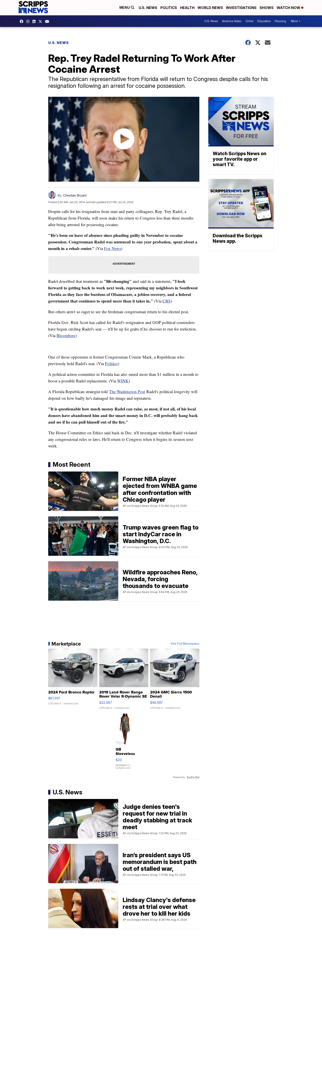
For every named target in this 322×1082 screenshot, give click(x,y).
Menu (125, 7)
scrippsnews (22, 21)
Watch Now (289, 7)
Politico (111, 363)
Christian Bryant (75, 195)
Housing (280, 21)
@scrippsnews (48, 21)
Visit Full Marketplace (185, 643)
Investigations (241, 7)
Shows (267, 7)
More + (295, 21)
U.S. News (148, 7)
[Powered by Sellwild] (193, 777)
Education (264, 21)
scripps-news (35, 21)
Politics (168, 7)
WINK (123, 381)
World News (210, 7)
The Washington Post (127, 391)
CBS (167, 301)
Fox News (112, 248)
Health (187, 7)
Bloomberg (66, 335)
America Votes (232, 21)
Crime (249, 21)
